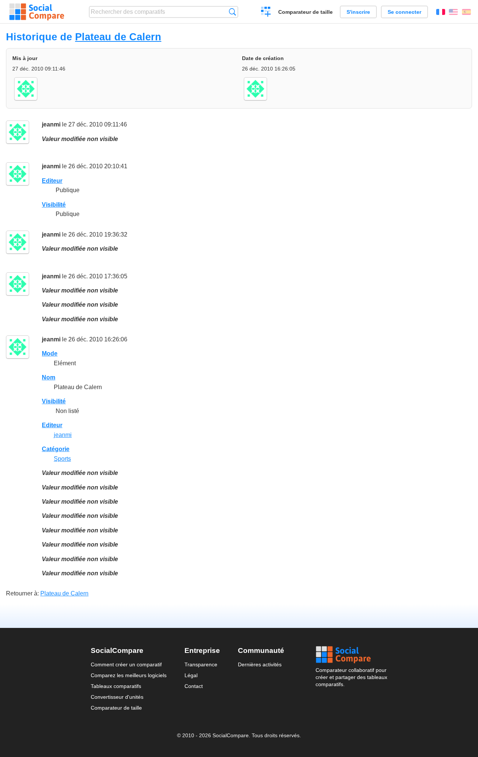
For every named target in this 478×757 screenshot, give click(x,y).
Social (351, 655)
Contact (193, 686)
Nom (48, 377)
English (453, 12)
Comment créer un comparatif (126, 664)
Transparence (200, 664)
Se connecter (404, 12)
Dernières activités (260, 664)
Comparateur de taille (305, 12)
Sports (62, 459)
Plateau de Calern (118, 37)
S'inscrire (358, 12)
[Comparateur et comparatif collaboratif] (37, 12)
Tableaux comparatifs (116, 686)
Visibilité (54, 204)
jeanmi (51, 124)
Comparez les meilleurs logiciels (129, 675)
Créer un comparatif (266, 13)
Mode (50, 353)
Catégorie (55, 449)
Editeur (52, 181)
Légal (191, 675)
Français (440, 12)
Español (466, 12)
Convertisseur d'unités (117, 697)
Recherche (232, 11)
